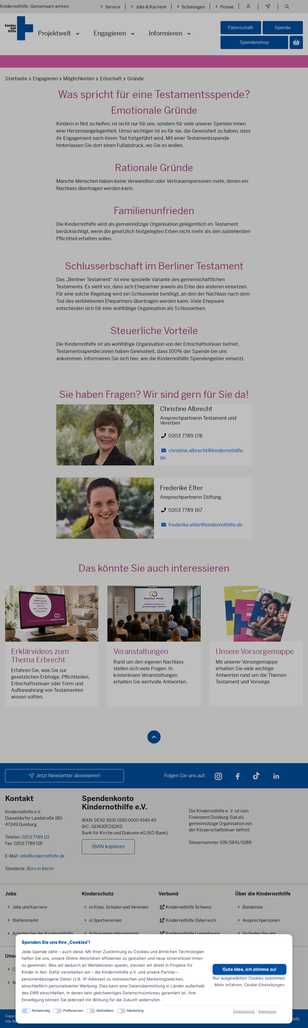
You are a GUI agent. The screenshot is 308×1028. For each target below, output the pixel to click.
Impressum (267, 1011)
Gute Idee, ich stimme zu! (249, 969)
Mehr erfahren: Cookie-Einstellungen (249, 984)
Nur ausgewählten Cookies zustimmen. (249, 978)
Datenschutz (244, 1011)
